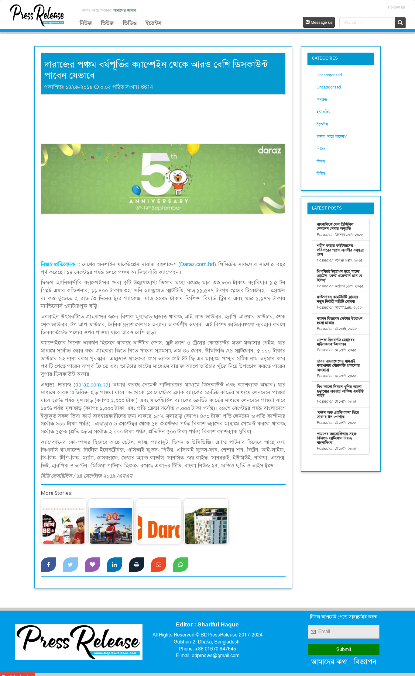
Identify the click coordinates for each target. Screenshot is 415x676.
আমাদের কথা (329, 661)
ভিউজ (107, 23)
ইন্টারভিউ (324, 111)
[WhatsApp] (180, 564)
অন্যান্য (322, 99)
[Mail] (158, 564)
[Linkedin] (114, 564)
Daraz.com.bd (197, 264)
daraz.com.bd (91, 385)
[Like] (92, 564)
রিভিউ (321, 173)
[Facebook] (48, 564)
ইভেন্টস (154, 23)
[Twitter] (70, 564)
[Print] (136, 564)
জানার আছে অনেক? (332, 136)
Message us (321, 22)
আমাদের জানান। (125, 10)
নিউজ (86, 23)
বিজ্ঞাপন (365, 661)
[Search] (400, 22)
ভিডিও (130, 23)
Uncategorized (329, 75)
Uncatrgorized (329, 87)
